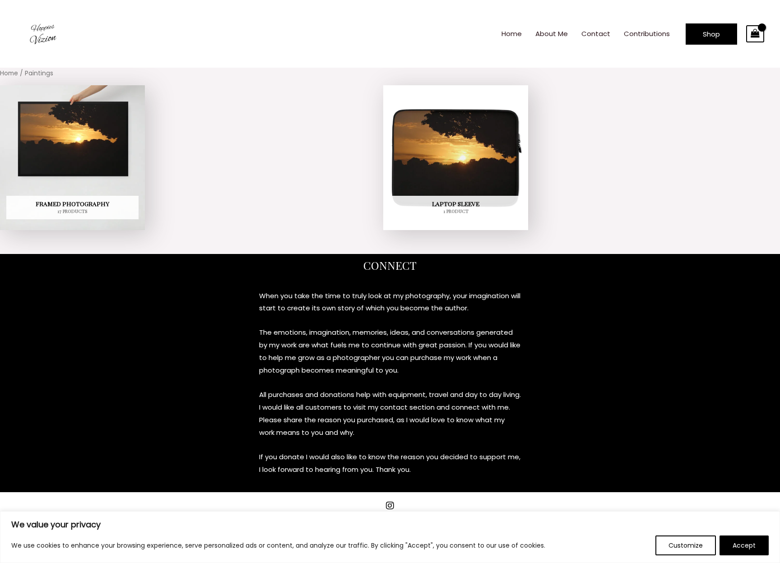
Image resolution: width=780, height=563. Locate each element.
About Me (551, 33)
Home (511, 33)
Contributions (647, 33)
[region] (390, 537)
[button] (711, 34)
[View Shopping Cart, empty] (755, 33)
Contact (595, 33)
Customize (686, 545)
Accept (744, 545)
